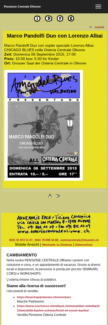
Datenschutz (84, 244)
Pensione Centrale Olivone (22, 6)
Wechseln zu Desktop (57, 244)
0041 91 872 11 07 (21, 240)
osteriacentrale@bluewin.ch (79, 240)
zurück (99, 27)
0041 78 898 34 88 (46, 240)
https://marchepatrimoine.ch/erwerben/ (44, 297)
